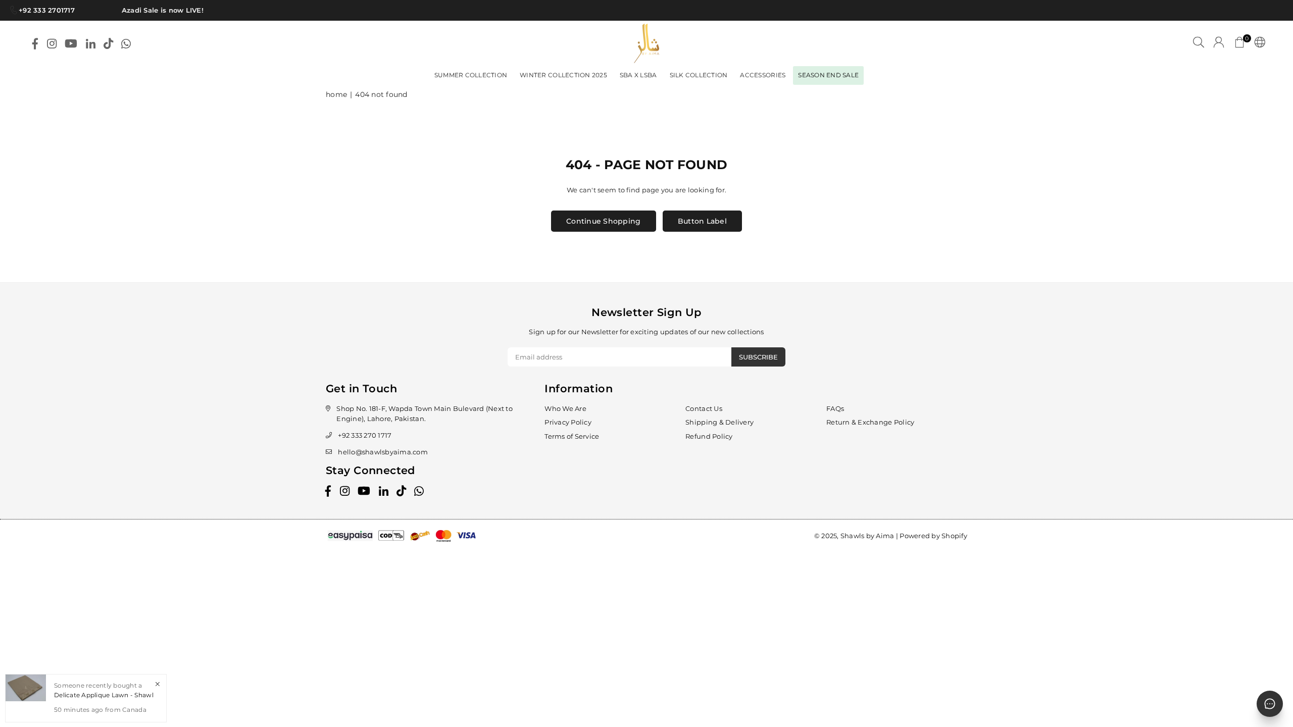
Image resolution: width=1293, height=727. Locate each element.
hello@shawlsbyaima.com (383, 452)
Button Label (702, 221)
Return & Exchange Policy (870, 422)
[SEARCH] (1198, 43)
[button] (1239, 43)
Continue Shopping (603, 221)
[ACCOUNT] (1219, 43)
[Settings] (1257, 43)
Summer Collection (470, 75)
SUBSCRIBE (758, 357)
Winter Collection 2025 (563, 75)
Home (336, 94)
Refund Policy (708, 436)
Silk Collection (699, 75)
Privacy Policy (567, 422)
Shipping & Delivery (719, 422)
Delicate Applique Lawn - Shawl (104, 695)
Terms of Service (571, 436)
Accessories (762, 75)
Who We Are (565, 408)
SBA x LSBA (638, 75)
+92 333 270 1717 (364, 435)
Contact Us (703, 408)
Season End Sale (828, 75)
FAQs (835, 408)
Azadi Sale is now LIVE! (157, 10)
